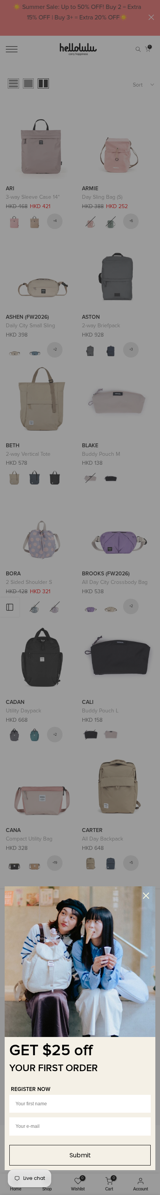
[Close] (146, 895)
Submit (80, 1155)
